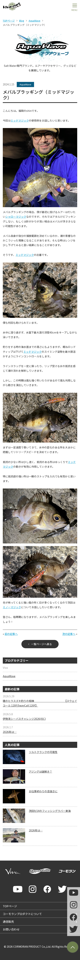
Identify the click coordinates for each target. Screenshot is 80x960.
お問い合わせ (11, 929)
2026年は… (10, 732)
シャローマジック (15, 216)
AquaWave (34, 20)
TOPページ (9, 20)
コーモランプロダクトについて (22, 914)
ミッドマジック (20, 120)
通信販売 (8, 921)
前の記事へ (11, 634)
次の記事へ (68, 634)
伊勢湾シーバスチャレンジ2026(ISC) (24, 719)
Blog (21, 20)
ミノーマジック (12, 607)
